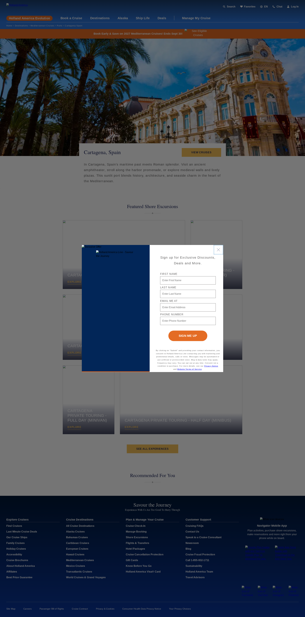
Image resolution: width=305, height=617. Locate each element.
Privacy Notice (211, 366)
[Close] (218, 249)
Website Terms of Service (189, 369)
